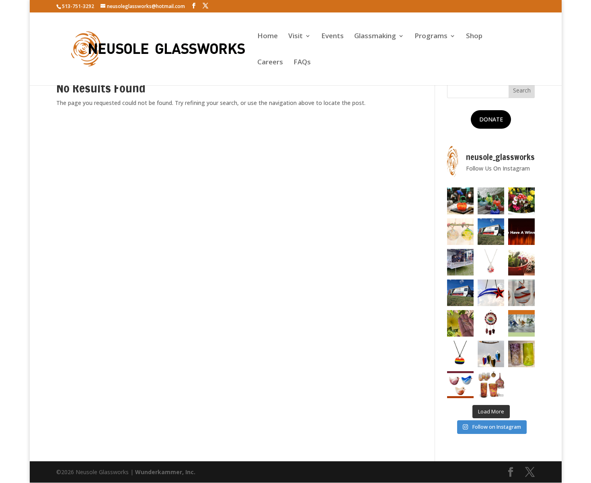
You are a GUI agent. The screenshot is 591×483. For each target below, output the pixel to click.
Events (332, 36)
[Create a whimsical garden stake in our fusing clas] (521, 200)
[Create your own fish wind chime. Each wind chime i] (491, 354)
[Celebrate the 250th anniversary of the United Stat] (521, 293)
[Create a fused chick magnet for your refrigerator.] (460, 384)
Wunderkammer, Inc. (165, 472)
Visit (295, 36)
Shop (474, 36)
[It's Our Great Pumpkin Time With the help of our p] (491, 200)
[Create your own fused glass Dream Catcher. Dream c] (491, 323)
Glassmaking (375, 36)
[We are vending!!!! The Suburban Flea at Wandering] (491, 231)
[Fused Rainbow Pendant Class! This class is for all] (460, 354)
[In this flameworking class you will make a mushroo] (521, 262)
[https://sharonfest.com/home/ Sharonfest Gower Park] (460, 293)
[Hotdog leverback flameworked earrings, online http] (460, 323)
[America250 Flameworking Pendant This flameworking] (491, 262)
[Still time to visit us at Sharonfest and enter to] (460, 262)
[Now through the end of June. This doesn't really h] (521, 354)
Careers (270, 62)
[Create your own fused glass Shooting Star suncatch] (491, 293)
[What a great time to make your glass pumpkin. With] (460, 200)
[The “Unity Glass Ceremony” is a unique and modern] (491, 384)
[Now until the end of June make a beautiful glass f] (521, 323)
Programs (431, 36)
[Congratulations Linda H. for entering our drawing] (521, 231)
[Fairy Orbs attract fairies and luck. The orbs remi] (460, 231)
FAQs (302, 62)
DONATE (491, 119)
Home (267, 36)
